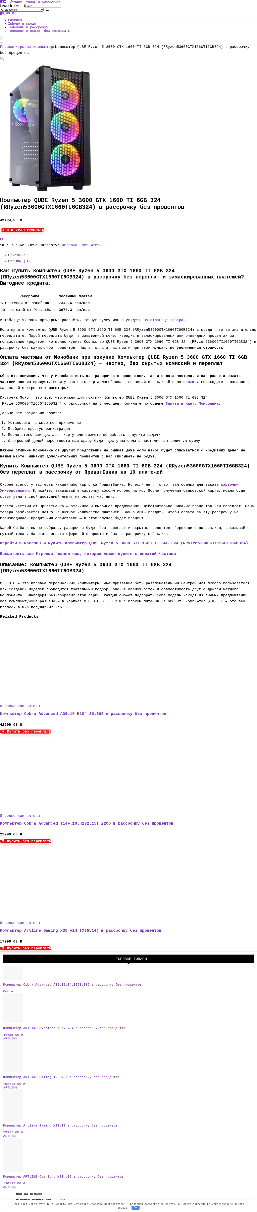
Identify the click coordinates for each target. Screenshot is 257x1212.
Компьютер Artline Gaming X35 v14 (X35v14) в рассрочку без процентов (80, 930)
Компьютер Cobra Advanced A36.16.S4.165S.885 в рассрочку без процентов (72, 985)
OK (136, 1207)
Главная (15, 20)
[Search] (47, 10)
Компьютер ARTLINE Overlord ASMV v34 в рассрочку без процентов (64, 1028)
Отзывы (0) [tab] (19, 261)
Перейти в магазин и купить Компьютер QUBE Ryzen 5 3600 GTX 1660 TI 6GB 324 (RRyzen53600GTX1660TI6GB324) (124, 543)
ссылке (190, 382)
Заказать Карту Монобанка (192, 404)
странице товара (166, 320)
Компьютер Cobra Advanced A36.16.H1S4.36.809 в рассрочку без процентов (83, 714)
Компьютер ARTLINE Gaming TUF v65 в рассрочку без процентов (61, 1077)
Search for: (11, 6)
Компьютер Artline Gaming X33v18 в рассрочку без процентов (60, 1126)
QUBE (4, 239)
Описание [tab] (17, 255)
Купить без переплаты (22, 230)
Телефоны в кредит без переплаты (39, 31)
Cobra (8, 991)
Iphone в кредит (23, 24)
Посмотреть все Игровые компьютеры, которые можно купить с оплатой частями (88, 554)
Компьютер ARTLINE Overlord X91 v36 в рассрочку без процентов (63, 1177)
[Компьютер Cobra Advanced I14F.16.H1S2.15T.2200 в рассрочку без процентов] (38, 806)
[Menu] (1, 38)
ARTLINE (10, 1038)
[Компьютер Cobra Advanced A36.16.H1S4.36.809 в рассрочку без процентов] (38, 696)
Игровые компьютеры (35, 47)
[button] (2, 59)
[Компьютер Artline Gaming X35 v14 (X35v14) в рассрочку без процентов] (38, 913)
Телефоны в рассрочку (28, 27)
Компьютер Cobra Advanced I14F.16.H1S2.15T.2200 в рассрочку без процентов (86, 823)
